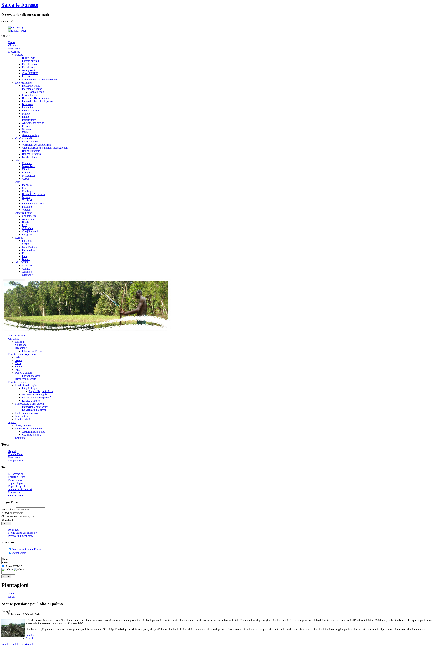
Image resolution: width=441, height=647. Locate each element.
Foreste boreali (30, 64)
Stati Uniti (27, 265)
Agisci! (12, 422)
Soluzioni (20, 437)
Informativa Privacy (33, 351)
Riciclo (26, 76)
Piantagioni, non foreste (35, 406)
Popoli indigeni (30, 141)
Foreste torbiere (30, 67)
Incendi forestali (30, 110)
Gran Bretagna (30, 246)
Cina (24, 188)
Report (12, 451)
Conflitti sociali (23, 138)
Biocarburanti (15, 480)
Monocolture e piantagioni (29, 403)
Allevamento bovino (33, 122)
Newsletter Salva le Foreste (27, 549)
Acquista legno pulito (33, 431)
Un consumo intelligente (28, 428)
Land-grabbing (30, 157)
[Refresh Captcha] (19, 569)
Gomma (26, 129)
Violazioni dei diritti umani (36, 144)
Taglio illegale (36, 91)
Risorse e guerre (31, 400)
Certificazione (15, 495)
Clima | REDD (30, 73)
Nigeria (26, 169)
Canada (26, 268)
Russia (25, 253)
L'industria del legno (26, 385)
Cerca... (5, 21)
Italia (24, 256)
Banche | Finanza (31, 153)
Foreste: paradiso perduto (22, 354)
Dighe (25, 116)
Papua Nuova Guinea (33, 203)
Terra (18, 363)
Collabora (20, 344)
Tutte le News (15, 454)
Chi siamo (13, 45)
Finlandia (27, 240)
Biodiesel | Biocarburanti (35, 98)
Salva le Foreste (19, 5)
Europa (19, 237)
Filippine (27, 206)
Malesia (26, 197)
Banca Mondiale (31, 150)
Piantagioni (28, 107)
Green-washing (30, 135)
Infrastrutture (29, 119)
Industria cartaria (31, 85)
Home (11, 42)
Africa (18, 160)
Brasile (26, 222)
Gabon (25, 178)
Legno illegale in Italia (41, 391)
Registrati (13, 529)
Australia (27, 271)
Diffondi (19, 341)
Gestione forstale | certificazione (39, 79)
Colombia (27, 228)
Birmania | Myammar (33, 194)
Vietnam (26, 209)
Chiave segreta (9, 516)
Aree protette (29, 70)
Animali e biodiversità (20, 489)
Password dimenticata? (20, 535)
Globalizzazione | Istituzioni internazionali (45, 147)
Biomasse (27, 104)
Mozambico (28, 166)
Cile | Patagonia (30, 231)
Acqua (18, 360)
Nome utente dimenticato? (22, 532)
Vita (17, 369)
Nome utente (8, 509)
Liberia (26, 172)
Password (7, 512)
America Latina (23, 212)
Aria (17, 357)
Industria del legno (32, 88)
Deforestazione (23, 82)
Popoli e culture (23, 372)
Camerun (27, 163)
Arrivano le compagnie (34, 394)
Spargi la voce (23, 425)
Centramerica (29, 215)
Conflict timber (30, 95)
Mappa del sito (16, 460)
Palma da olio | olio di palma (37, 101)
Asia (17, 181)
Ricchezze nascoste (25, 378)
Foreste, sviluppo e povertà (36, 397)
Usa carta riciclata (31, 434)
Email (11, 596)
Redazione (21, 347)
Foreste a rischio (17, 382)
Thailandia (28, 200)
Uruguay (27, 234)
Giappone (27, 274)
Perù (24, 225)
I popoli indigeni (31, 375)
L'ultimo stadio (23, 419)
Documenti (14, 51)
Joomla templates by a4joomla (17, 644)
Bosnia (26, 259)
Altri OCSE (21, 262)
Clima (18, 366)
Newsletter (14, 48)
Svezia (25, 243)
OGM (25, 132)
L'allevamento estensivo (28, 413)
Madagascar (28, 175)
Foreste (19, 54)
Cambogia (27, 191)
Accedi (6, 523)
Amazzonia (28, 219)
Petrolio (26, 126)
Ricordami (7, 520)
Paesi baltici (28, 250)
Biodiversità (28, 57)
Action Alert (19, 552)
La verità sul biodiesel (34, 409)
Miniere (26, 113)
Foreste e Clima (16, 476)
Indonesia (27, 184)
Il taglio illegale (30, 388)
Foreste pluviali (30, 60)
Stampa (12, 593)
